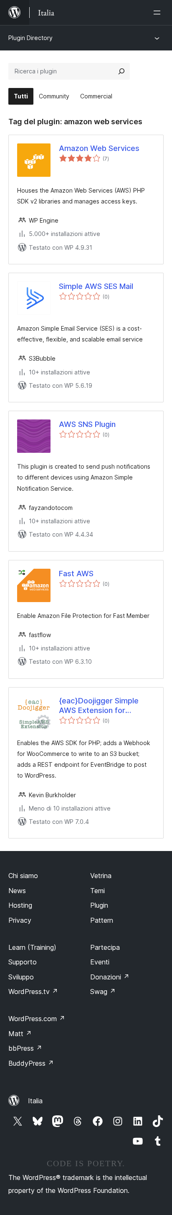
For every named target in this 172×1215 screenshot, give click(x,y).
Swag (103, 991)
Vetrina (100, 875)
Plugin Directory (30, 37)
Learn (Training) (32, 947)
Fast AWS (76, 573)
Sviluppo (21, 977)
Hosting (20, 905)
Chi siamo (23, 875)
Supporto (22, 962)
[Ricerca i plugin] (121, 71)
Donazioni (109, 977)
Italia (35, 1101)
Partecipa (105, 947)
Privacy (19, 920)
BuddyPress (31, 1063)
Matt (20, 1033)
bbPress (25, 1048)
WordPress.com (36, 1018)
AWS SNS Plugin (87, 424)
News (17, 890)
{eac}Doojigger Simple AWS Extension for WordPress (99, 705)
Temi (97, 890)
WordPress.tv (33, 991)
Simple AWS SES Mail (96, 286)
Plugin (99, 905)
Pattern (101, 920)
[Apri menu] (158, 12)
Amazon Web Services (99, 148)
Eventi (99, 962)
